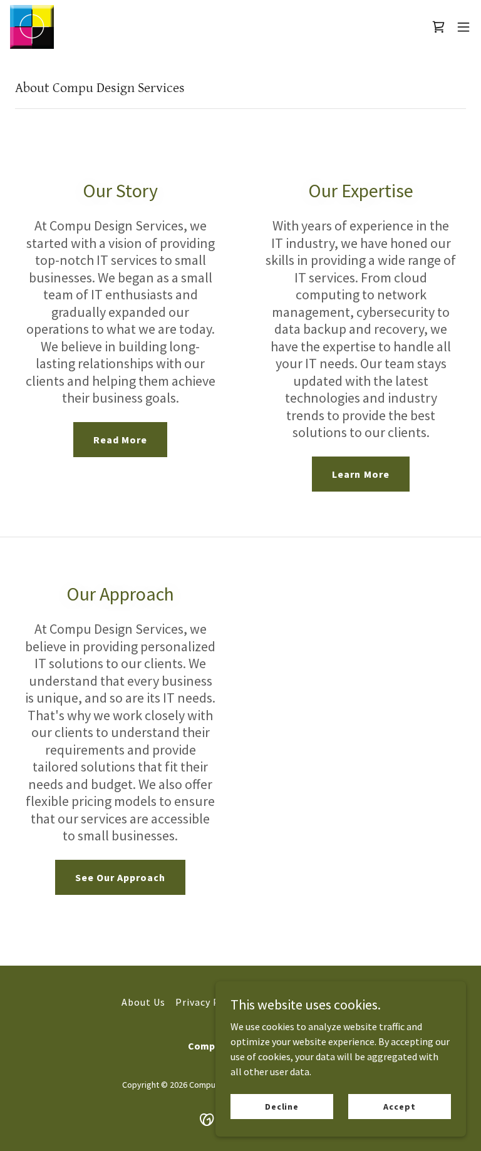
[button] (463, 26)
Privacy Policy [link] (209, 1002)
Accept (399, 1106)
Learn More (360, 474)
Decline (282, 1106)
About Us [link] (143, 1002)
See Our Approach (120, 877)
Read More (120, 439)
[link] (32, 27)
